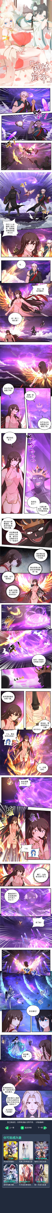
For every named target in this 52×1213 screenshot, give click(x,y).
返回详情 (28, 1128)
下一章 (40, 1128)
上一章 (11, 1128)
